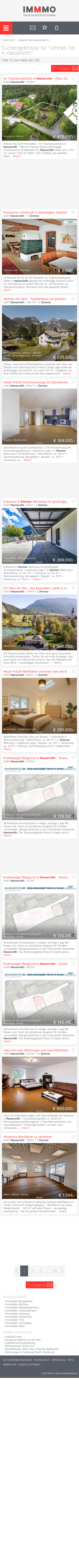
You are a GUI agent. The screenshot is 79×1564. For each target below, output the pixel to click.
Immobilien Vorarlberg (18, 1322)
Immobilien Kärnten (16, 1304)
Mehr (17, 156)
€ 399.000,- (64, 560)
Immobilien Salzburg (17, 1313)
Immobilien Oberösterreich (21, 1310)
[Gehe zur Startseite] (39, 16)
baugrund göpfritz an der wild (23, 1339)
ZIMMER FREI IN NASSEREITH (33, 40)
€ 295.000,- (64, 729)
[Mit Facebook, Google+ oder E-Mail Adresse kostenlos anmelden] (57, 28)
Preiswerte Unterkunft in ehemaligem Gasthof (35, 212)
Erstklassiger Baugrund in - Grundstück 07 (41, 877)
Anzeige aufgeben (29, 1364)
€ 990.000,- (64, 646)
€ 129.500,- (65, 816)
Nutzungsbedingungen (17, 1360)
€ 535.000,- (64, 357)
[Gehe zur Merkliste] (45, 28)
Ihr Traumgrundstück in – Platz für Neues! (40, 78)
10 (55, 1271)
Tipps (70, 1360)
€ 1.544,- (67, 1195)
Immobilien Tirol (14, 1319)
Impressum (58, 1360)
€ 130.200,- (64, 935)
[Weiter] (62, 1271)
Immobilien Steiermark (18, 1316)
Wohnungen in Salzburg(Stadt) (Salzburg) (30, 1352)
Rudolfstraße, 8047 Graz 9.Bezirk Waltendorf (32, 1349)
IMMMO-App (10, 1364)
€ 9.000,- (67, 270)
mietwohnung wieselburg (20, 1342)
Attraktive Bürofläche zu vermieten (27, 1137)
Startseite (8, 40)
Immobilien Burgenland (19, 1301)
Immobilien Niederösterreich (22, 1307)
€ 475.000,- (64, 136)
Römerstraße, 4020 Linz (19, 1345)
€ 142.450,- (64, 1022)
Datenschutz (42, 1360)
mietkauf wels (13, 1336)
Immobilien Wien (15, 1326)
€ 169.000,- (64, 440)
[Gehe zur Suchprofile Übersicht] (33, 28)
